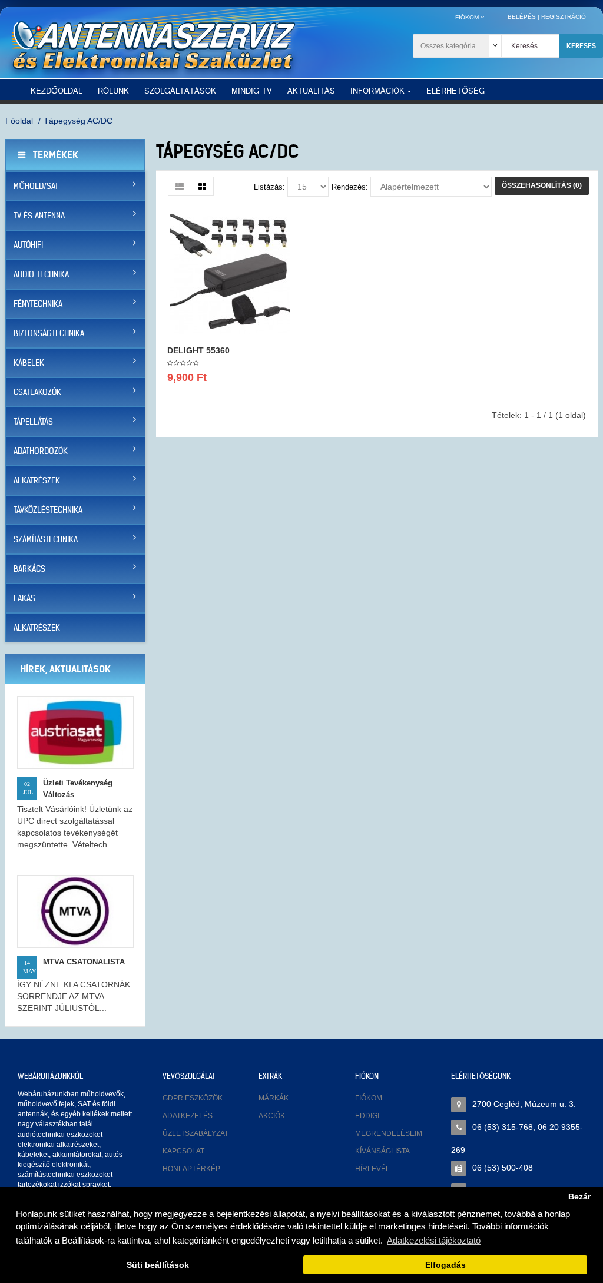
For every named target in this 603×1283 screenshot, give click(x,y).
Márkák (274, 1098)
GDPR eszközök (193, 1098)
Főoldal (19, 120)
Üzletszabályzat (195, 1133)
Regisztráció (563, 17)
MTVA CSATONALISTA (84, 961)
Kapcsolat (183, 1151)
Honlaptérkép (191, 1169)
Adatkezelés (188, 1116)
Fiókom (368, 1098)
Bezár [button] (579, 1196)
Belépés (522, 17)
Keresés (581, 45)
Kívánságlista (382, 1151)
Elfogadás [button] (445, 1265)
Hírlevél (372, 1169)
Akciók (272, 1116)
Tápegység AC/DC (78, 120)
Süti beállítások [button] (158, 1265)
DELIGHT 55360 (198, 350)
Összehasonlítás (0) (542, 185)
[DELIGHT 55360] (230, 272)
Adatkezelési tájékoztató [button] (434, 1240)
